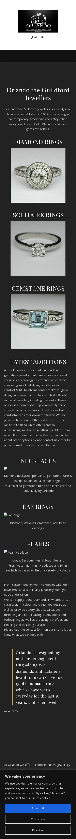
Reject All (38, 830)
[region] (38, 804)
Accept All (38, 808)
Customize (38, 819)
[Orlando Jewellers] (38, 21)
